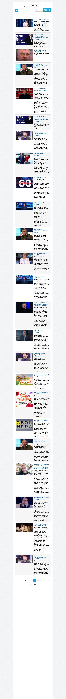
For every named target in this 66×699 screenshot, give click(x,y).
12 (45, 580)
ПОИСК (47, 10)
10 (38, 580)
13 (49, 580)
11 (41, 580)
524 (34, 584)
